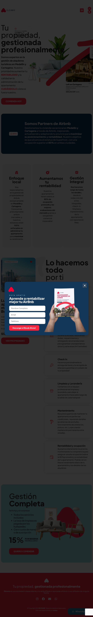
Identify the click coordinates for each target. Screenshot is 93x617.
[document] (46, 308)
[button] (84, 285)
